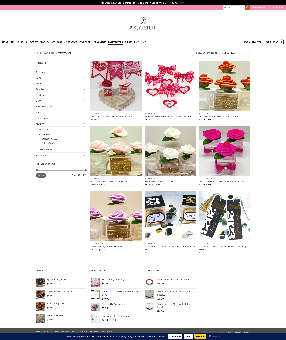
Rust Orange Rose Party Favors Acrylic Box (219, 116)
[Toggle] (84, 78)
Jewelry (33, 42)
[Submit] (247, 7)
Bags (59, 42)
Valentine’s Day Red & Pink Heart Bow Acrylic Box (168, 116)
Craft (38, 100)
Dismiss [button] (182, 2)
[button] (259, 8)
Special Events (45, 149)
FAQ (57, 331)
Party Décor (49, 53)
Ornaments (100, 42)
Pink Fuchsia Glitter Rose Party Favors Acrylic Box (222, 181)
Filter (41, 175)
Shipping (65, 331)
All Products (42, 71)
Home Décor (70, 42)
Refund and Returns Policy (103, 331)
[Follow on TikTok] (274, 8)
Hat (53, 42)
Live (143, 42)
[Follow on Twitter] (277, 8)
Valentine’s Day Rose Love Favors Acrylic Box (111, 116)
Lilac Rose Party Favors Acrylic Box (106, 246)
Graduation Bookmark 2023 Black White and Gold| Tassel (222, 248)
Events (128, 42)
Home (5, 42)
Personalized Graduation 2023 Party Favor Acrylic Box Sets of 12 (170, 248)
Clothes (44, 42)
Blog (136, 42)
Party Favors (115, 42)
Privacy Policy (79, 331)
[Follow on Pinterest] (279, 8)
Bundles (22, 42)
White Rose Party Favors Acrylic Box (162, 181)
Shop (13, 42)
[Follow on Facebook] (268, 8)
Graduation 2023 (49, 138)
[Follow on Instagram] (271, 8)
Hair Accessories (44, 106)
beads (39, 83)
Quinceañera (47, 143)
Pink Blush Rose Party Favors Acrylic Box (109, 181)
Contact (48, 331)
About (39, 331)
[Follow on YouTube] (282, 8)
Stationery (85, 42)
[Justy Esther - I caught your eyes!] (143, 24)
